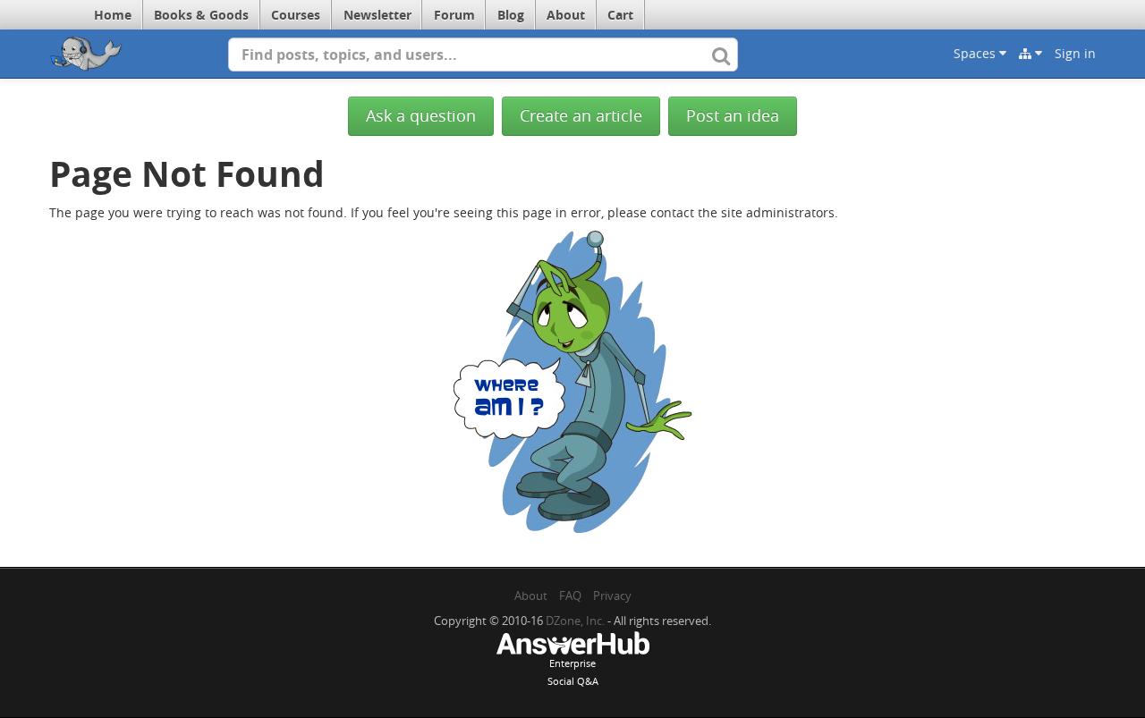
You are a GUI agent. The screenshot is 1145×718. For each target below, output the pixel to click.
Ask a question (421, 116)
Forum (454, 14)
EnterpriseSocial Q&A (572, 672)
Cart (620, 14)
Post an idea (732, 116)
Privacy (612, 595)
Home (112, 14)
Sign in (1075, 53)
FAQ (570, 595)
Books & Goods (201, 14)
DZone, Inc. (575, 620)
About (566, 14)
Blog (510, 14)
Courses (295, 14)
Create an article (581, 116)
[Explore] (1030, 54)
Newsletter (377, 14)
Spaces (976, 53)
